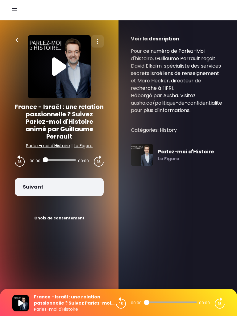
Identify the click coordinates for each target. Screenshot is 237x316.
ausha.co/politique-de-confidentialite (176, 102)
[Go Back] (17, 39)
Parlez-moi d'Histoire (48, 146)
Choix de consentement (59, 218)
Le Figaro (83, 146)
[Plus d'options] (97, 41)
